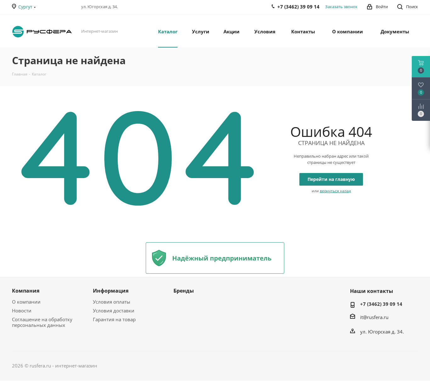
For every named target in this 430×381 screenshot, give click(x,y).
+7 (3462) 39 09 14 (381, 304)
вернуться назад (335, 190)
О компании (26, 302)
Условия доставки (113, 310)
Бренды (183, 290)
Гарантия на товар (114, 319)
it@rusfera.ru (374, 317)
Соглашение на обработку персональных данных (42, 322)
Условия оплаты (111, 302)
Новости (21, 310)
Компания (25, 290)
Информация (110, 290)
